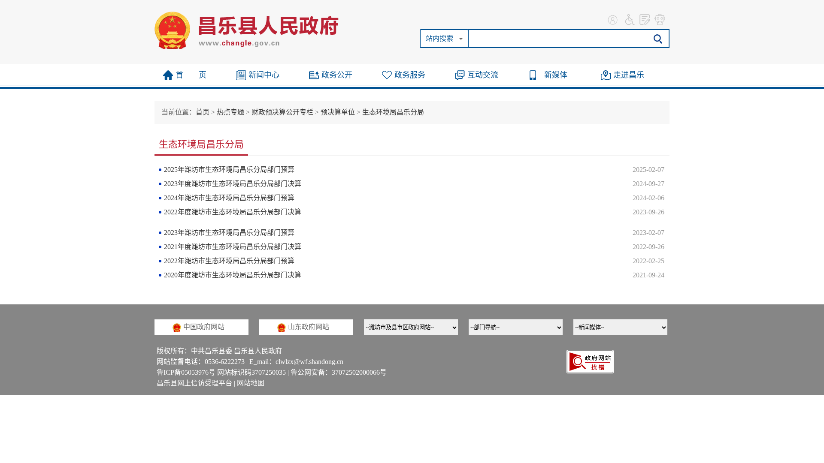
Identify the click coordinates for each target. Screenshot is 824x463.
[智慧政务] (659, 19)
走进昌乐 (628, 75)
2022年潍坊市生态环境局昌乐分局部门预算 (229, 261)
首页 (202, 112)
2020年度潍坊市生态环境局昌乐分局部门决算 (232, 275)
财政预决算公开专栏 (282, 112)
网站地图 (250, 383)
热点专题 (230, 112)
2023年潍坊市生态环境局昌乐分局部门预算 (229, 232)
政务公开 (336, 75)
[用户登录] (613, 19)
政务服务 (409, 75)
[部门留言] (644, 19)
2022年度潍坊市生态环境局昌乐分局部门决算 (232, 212)
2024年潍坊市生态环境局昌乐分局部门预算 (229, 197)
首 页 (191, 75)
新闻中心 (263, 75)
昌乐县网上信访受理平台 (194, 383)
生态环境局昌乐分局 (393, 112)
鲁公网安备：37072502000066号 (339, 372)
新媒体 (555, 75)
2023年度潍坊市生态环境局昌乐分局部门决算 (232, 183)
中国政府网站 (203, 327)
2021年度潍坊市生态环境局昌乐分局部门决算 (232, 246)
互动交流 (482, 75)
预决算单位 (338, 112)
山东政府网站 (308, 327)
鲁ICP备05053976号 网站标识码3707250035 (221, 372)
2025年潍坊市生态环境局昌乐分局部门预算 (229, 169)
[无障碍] (629, 19)
